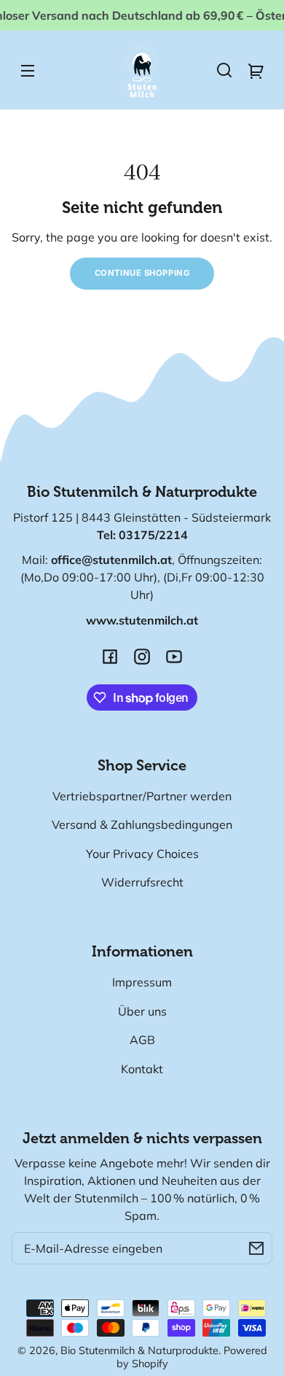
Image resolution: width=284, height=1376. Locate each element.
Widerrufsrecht (142, 882)
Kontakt (142, 1069)
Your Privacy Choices (142, 853)
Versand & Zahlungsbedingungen (142, 824)
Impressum (142, 982)
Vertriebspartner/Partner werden (142, 796)
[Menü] (28, 70)
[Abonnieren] (256, 1248)
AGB (142, 1039)
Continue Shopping (142, 273)
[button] (224, 70)
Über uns (142, 1011)
